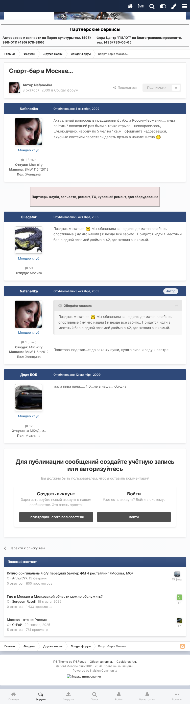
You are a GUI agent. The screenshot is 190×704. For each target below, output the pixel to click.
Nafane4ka (43, 85)
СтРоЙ (17, 625)
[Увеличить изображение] (158, 137)
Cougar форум (66, 90)
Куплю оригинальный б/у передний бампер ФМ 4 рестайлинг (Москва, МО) (70, 573)
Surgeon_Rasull (24, 601)
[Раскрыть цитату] (60, 306)
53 (30, 268)
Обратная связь (101, 661)
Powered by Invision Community (95, 670)
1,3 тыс (30, 160)
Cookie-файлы (127, 661)
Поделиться (126, 87)
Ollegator (29, 217)
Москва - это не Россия (27, 620)
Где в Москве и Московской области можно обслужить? (55, 596)
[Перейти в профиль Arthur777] (177, 574)
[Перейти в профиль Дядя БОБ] (28, 397)
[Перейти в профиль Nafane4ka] (14, 87)
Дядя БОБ (28, 375)
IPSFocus (79, 661)
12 (30, 426)
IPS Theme (60, 661)
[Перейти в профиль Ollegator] (28, 240)
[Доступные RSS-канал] (182, 646)
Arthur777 (19, 578)
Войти (134, 517)
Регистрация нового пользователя (56, 517)
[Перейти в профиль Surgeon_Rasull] (179, 597)
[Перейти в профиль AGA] (179, 620)
